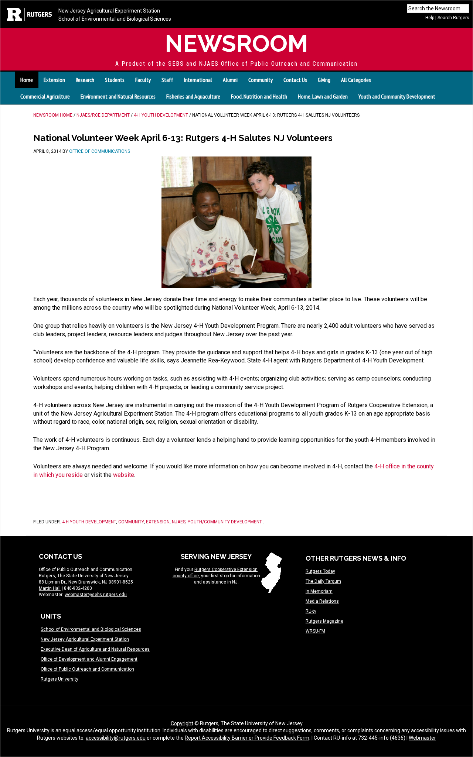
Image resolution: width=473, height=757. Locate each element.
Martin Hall (50, 588)
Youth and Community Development (396, 96)
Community (131, 521)
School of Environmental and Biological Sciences (114, 19)
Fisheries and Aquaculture (193, 96)
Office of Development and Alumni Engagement (89, 659)
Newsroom (236, 43)
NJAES (179, 521)
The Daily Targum (323, 581)
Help (429, 17)
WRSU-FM (315, 631)
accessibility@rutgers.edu (116, 738)
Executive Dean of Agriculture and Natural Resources (95, 649)
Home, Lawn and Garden (323, 96)
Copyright (182, 723)
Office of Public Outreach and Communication (87, 669)
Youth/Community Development (225, 521)
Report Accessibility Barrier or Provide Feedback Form (247, 738)
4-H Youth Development (89, 521)
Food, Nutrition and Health (259, 96)
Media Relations (322, 601)
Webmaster (422, 738)
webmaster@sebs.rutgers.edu (96, 594)
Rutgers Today (320, 571)
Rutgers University (59, 679)
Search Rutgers (453, 17)
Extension (158, 521)
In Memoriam (319, 591)
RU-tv (311, 611)
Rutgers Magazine (324, 621)
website (123, 474)
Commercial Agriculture (45, 96)
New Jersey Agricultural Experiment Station (109, 11)
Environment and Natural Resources (118, 96)
